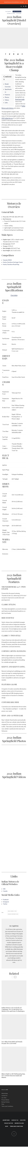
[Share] (5, 54)
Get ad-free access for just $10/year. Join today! (14, 2)
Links (6, 102)
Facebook (6, 899)
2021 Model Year (12, 911)
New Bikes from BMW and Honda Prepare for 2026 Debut (12, 1042)
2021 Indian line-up (7, 118)
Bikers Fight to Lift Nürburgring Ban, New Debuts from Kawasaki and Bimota (13, 1075)
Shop (3, 1104)
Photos (7, 97)
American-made (19, 99)
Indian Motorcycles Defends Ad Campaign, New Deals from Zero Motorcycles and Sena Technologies (13, 1009)
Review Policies (6, 1102)
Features (7, 94)
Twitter (5, 904)
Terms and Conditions (7, 1106)
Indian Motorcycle (17, 11)
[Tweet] (9, 54)
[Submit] (18, 54)
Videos (7, 100)
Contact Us (4, 1095)
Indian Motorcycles (13, 914)
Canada (5, 891)
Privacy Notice (5, 1099)
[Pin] (13, 54)
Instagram (6, 902)
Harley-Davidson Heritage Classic (13, 262)
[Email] (22, 54)
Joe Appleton (8, 11)
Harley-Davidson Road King (11, 264)
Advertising (5, 1093)
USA (4, 889)
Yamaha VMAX (7, 260)
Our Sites (4, 1097)
